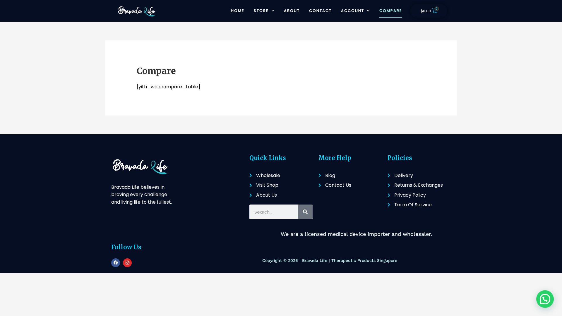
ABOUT (292, 10)
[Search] (305, 212)
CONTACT (320, 10)
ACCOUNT (352, 10)
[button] (545, 299)
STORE (261, 10)
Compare (390, 10)
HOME (237, 10)
